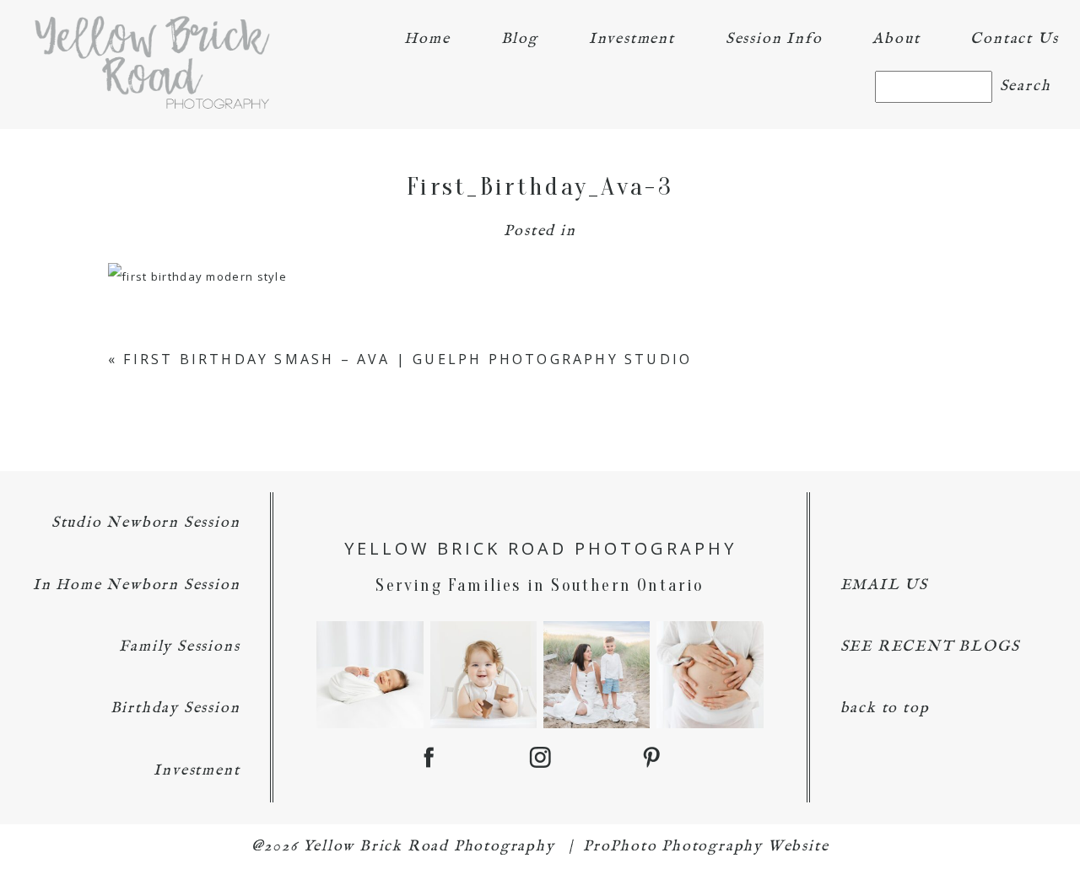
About (896, 39)
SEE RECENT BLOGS (930, 647)
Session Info (774, 39)
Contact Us (1014, 39)
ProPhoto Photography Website (706, 846)
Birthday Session (175, 708)
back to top (885, 708)
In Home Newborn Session (136, 585)
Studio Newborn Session (145, 523)
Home (427, 39)
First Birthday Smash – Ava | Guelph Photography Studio (407, 359)
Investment (632, 39)
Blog (519, 39)
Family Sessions (179, 647)
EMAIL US (884, 585)
